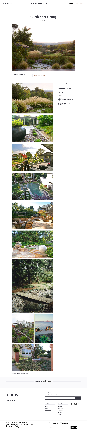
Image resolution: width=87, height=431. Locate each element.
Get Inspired (20, 7)
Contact (46, 408)
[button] (71, 3)
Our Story (55, 7)
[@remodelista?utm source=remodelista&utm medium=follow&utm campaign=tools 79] (3, 3)
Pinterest (61, 406)
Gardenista (61, 7)
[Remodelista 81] (8, 3)
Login (81, 3)
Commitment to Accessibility (48, 414)
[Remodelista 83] (12, 3)
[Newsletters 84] (14, 3)
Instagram (61, 408)
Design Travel (27, 7)
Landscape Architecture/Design (39, 75)
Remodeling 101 (34, 7)
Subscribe (74, 427)
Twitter (60, 412)
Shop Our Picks (42, 7)
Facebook (61, 410)
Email (60, 414)
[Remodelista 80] (5, 3)
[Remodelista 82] (10, 3)
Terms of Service (48, 410)
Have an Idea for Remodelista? (48, 417)
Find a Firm (49, 7)
